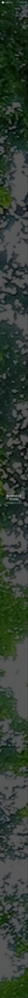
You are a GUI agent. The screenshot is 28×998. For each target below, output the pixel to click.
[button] (23, 2)
